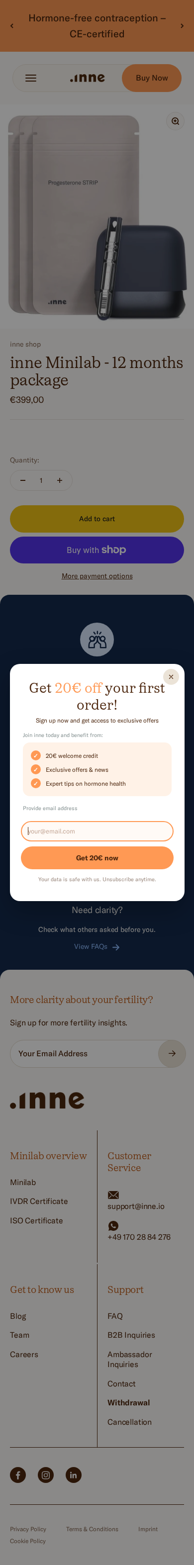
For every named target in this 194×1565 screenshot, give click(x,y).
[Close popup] (171, 677)
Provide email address (50, 808)
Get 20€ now (97, 857)
